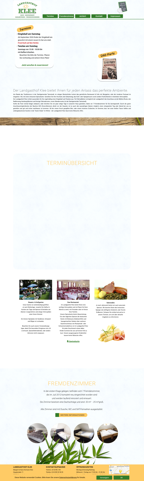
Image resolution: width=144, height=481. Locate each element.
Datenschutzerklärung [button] (68, 477)
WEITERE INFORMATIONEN (72, 415)
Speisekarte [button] (74, 341)
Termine (25, 29)
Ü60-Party (107, 54)
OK (121, 478)
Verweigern (104, 478)
